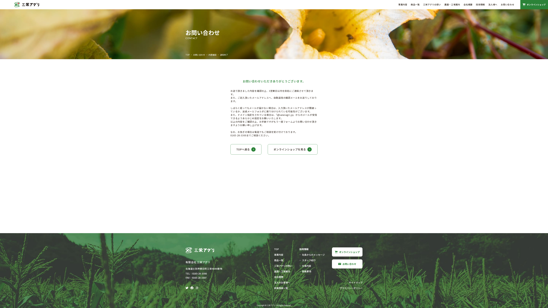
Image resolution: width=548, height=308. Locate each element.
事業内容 (402, 4)
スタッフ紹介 (309, 260)
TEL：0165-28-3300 (196, 273)
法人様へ (492, 4)
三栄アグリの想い (432, 4)
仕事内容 (306, 266)
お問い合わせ (507, 4)
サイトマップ (355, 282)
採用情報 (480, 4)
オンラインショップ (349, 252)
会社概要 (468, 4)
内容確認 (212, 54)
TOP (188, 54)
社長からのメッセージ (313, 254)
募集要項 (306, 271)
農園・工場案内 (452, 4)
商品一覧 (415, 4)
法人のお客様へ (282, 282)
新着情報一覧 (281, 288)
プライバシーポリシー (351, 288)
